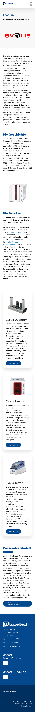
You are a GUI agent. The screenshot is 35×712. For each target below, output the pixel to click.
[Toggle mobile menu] (31, 3)
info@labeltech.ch (13, 646)
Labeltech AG (10, 691)
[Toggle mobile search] (31, 5)
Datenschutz (19, 704)
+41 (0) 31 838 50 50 (14, 639)
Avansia (14, 225)
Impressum (26, 701)
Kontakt (16, 701)
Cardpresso (16, 232)
